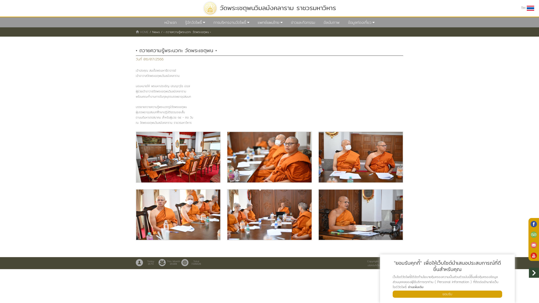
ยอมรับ (447, 294)
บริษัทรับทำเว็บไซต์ (375, 265)
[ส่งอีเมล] (533, 244)
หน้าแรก (170, 22)
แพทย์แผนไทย (268, 22)
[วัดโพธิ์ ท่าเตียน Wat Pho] (533, 223)
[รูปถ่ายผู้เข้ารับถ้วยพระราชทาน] (178, 157)
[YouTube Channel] (533, 255)
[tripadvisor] (533, 234)
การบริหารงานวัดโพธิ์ (229, 22)
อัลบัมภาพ (332, 22)
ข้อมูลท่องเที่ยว (359, 22)
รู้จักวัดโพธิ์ (193, 22)
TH (524, 8)
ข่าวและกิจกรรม (303, 22)
